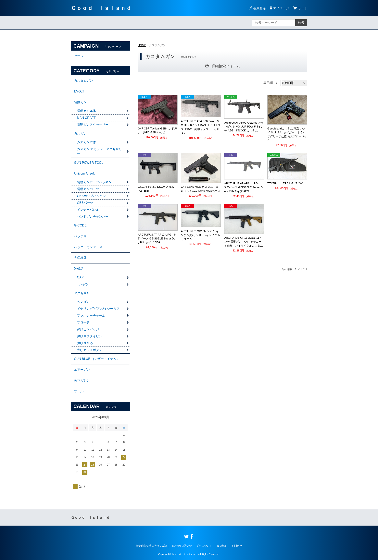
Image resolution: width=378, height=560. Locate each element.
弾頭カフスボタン (89, 350)
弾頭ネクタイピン (89, 336)
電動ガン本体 (86, 111)
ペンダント (85, 301)
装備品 (78, 268)
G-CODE (80, 225)
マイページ (281, 8)
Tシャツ (82, 284)
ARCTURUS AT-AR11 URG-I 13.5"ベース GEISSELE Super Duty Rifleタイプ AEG (243, 187)
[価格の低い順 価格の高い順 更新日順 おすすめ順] (294, 83)
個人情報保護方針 (181, 545)
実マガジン (82, 380)
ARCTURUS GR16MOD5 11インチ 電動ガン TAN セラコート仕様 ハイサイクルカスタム (243, 241)
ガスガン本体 (86, 142)
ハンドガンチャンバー (92, 216)
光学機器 (80, 258)
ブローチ (83, 322)
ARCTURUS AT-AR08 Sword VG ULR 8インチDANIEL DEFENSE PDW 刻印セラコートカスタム (200, 127)
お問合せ (237, 545)
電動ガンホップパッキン (94, 182)
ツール (78, 391)
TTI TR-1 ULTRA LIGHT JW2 (285, 183)
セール (78, 55)
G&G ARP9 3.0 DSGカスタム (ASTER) (156, 188)
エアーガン (82, 369)
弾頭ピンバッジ (88, 329)
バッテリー (82, 236)
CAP (80, 277)
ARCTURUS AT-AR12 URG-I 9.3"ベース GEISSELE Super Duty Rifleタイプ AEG (157, 238)
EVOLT (79, 91)
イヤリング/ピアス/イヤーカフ (98, 308)
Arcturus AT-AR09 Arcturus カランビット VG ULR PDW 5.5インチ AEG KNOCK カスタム (244, 126)
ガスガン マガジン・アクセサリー (99, 151)
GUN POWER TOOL (88, 162)
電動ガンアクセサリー (92, 124)
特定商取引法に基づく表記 (151, 545)
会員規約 (222, 545)
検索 (301, 22)
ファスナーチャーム (91, 315)
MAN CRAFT (86, 117)
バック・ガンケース (88, 247)
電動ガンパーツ (88, 189)
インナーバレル (88, 209)
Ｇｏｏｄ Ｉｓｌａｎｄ (101, 8)
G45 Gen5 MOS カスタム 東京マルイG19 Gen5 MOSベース (200, 188)
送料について (204, 545)
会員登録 (259, 8)
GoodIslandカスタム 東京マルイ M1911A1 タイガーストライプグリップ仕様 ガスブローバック (287, 134)
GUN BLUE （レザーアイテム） (97, 358)
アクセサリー (83, 293)
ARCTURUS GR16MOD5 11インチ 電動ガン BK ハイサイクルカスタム (200, 235)
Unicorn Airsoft (84, 173)
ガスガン (80, 133)
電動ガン (80, 102)
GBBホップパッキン (91, 196)
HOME (142, 45)
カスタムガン (83, 80)
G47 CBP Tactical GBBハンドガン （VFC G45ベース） (157, 130)
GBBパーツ (85, 202)
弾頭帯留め (85, 343)
